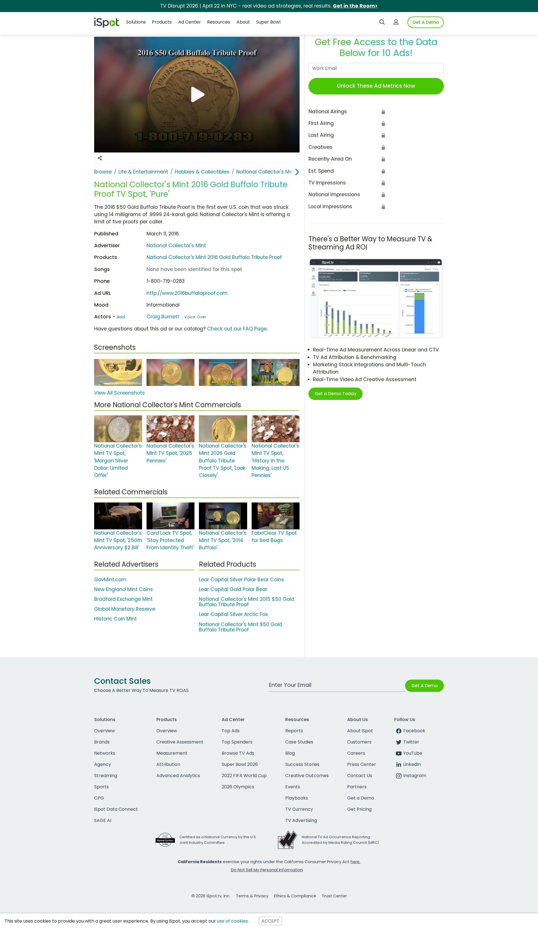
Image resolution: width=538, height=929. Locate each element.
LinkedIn (412, 764)
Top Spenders (237, 742)
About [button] (243, 22)
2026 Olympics (238, 787)
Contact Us (359, 775)
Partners (357, 787)
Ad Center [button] (189, 22)
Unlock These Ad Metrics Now (376, 86)
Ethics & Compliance (295, 896)
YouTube (412, 753)
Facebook (414, 731)
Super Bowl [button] (268, 22)
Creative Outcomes (307, 775)
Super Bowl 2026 (240, 764)
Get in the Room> (355, 6)
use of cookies (232, 921)
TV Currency (299, 809)
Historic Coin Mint (115, 618)
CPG (99, 798)
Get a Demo (360, 798)
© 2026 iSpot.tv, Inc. (210, 896)
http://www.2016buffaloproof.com (187, 293)
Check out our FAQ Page (237, 328)
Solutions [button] (136, 22)
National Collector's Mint (176, 245)
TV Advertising (301, 820)
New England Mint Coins (123, 589)
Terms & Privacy (252, 896)
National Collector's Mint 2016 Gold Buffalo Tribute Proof (214, 257)
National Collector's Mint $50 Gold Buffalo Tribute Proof (240, 627)
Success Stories (302, 764)
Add (121, 317)
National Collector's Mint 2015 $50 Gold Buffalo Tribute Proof (246, 602)
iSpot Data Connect (116, 809)
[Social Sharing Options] (99, 158)
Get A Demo (425, 22)
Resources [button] (218, 22)
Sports (101, 787)
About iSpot (360, 731)
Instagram (414, 775)
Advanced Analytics (178, 775)
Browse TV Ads (238, 753)
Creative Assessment (179, 742)
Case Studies (299, 742)
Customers (359, 742)
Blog (290, 753)
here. (355, 862)
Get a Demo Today (335, 393)
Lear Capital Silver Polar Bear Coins (241, 579)
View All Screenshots (119, 393)
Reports (294, 731)
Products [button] (162, 22)
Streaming (105, 775)
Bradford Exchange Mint (123, 599)
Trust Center (334, 896)
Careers (356, 753)
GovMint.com (110, 579)
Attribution (168, 764)
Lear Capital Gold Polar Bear (233, 589)
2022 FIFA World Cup (244, 775)
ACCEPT (270, 921)
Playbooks (296, 798)
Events (292, 787)
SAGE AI (102, 820)
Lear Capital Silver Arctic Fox (233, 614)
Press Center (361, 764)
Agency (102, 764)
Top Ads (231, 731)
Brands (102, 742)
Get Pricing (359, 809)
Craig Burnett (163, 316)
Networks (104, 753)
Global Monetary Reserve (124, 609)
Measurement (171, 753)
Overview (104, 731)
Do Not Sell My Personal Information (267, 870)
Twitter (411, 742)
